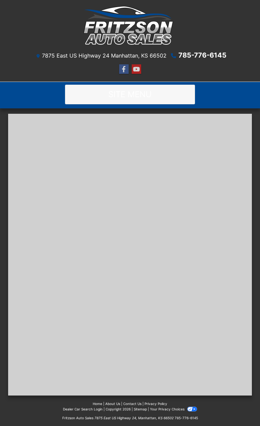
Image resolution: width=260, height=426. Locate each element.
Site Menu (130, 94)
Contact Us (132, 404)
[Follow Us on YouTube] (136, 69)
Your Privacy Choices (168, 409)
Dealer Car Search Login (83, 409)
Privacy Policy (156, 404)
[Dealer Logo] (130, 26)
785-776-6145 (202, 55)
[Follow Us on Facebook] (124, 69)
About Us (112, 404)
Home (97, 404)
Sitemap (140, 409)
